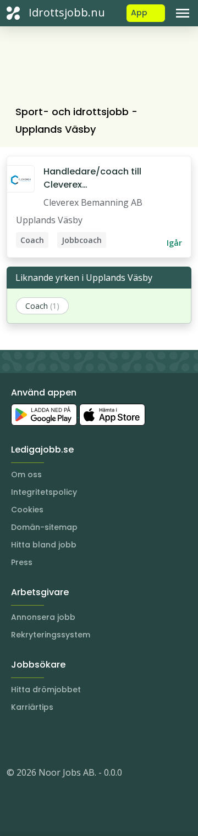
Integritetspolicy (44, 492)
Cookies (27, 509)
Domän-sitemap (44, 527)
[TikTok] (81, 739)
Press (21, 562)
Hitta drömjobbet (46, 689)
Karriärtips (32, 707)
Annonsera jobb (43, 617)
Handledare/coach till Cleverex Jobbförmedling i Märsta (99, 178)
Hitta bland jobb (43, 544)
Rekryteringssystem (50, 634)
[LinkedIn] (37, 739)
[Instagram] (15, 739)
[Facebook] (59, 739)
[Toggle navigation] (182, 13)
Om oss (26, 474)
